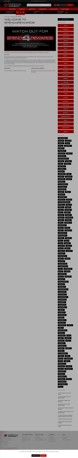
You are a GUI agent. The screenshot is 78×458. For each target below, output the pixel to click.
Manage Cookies (36, 455)
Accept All (43, 455)
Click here (44, 451)
